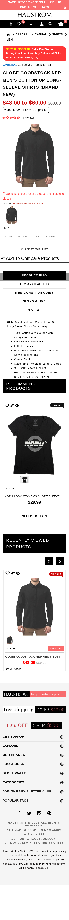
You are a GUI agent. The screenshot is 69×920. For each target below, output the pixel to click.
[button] (11, 117)
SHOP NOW (41, 7)
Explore (10, 746)
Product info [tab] (34, 275)
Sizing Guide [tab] (34, 301)
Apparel (22, 34)
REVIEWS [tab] (34, 309)
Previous (14, 480)
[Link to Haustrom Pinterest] (49, 813)
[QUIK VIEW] (17, 405)
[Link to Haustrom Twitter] (29, 813)
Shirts (57, 34)
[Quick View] (18, 573)
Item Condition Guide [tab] (34, 292)
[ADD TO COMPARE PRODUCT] (12, 406)
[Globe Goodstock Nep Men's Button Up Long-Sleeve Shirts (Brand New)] (34, 603)
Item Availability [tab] (34, 284)
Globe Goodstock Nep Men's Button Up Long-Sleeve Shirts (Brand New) (34, 656)
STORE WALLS (14, 773)
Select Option (13, 668)
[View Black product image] (24, 479)
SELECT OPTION (34, 516)
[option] (34, 461)
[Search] (50, 24)
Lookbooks (13, 764)
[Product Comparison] (32, 24)
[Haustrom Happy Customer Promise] (34, 694)
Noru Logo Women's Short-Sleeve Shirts (34, 496)
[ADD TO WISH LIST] (7, 405)
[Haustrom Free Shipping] (34, 709)
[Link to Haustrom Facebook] (19, 813)
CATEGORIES (13, 782)
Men (9, 39)
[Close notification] (65, 8)
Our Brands (14, 755)
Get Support (14, 736)
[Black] (12, 215)
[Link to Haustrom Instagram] (39, 813)
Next (64, 214)
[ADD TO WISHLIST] (7, 573)
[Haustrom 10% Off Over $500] (34, 725)
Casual (41, 34)
